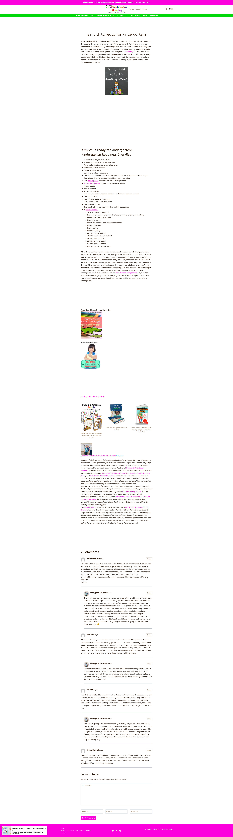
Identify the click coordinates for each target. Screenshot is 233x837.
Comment (86, 785)
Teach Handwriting (105, 15)
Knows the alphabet (92, 183)
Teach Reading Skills (84, 15)
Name (85, 811)
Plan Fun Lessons (150, 15)
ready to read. (92, 209)
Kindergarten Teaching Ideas (92, 396)
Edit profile (120, 456)
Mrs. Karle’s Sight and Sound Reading (117, 473)
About (138, 9)
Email (109, 811)
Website (134, 811)
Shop (145, 9)
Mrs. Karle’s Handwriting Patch (102, 476)
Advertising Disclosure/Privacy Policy (76, 830)
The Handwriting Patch (131, 491)
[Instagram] (120, 830)
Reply (149, 559)
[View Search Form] (166, 9)
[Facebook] (112, 830)
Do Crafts (135, 15)
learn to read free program (126, 273)
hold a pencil (93, 181)
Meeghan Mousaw (98, 592)
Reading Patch (90, 507)
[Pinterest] (116, 830)
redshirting (129, 52)
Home (131, 9)
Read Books (122, 15)
